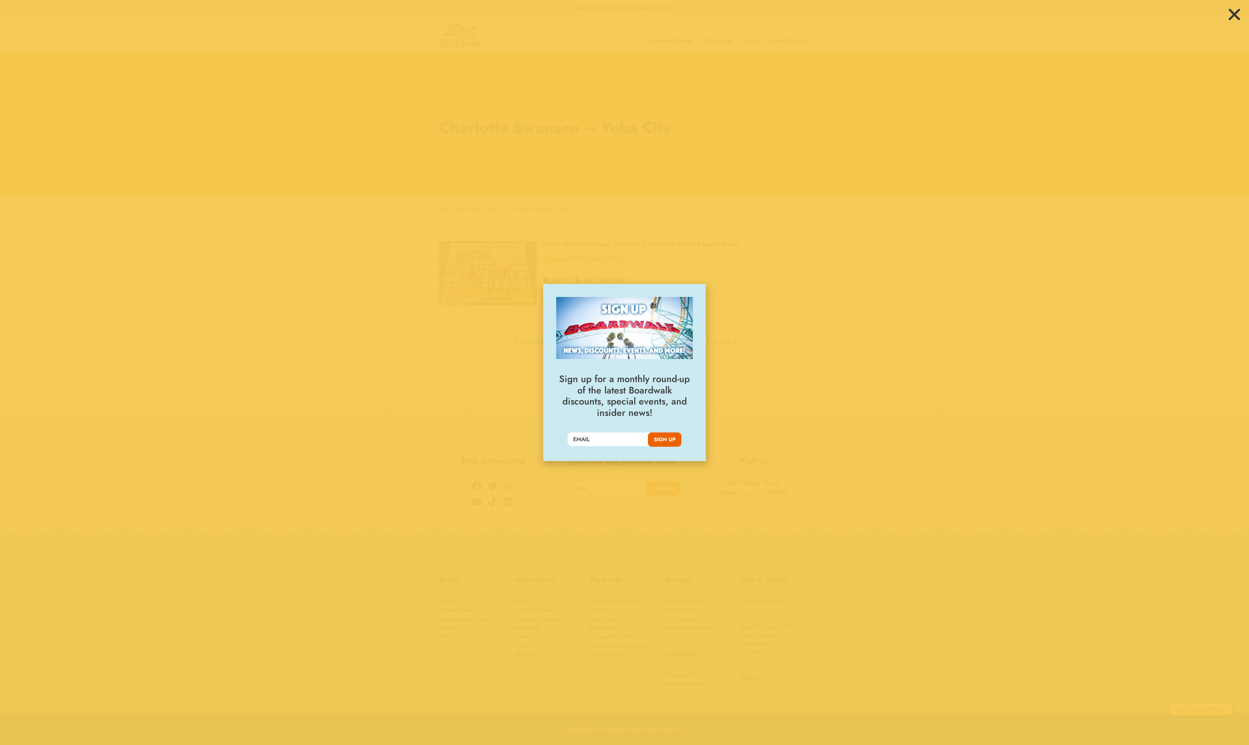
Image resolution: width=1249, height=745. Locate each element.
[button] (1234, 14)
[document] (624, 372)
